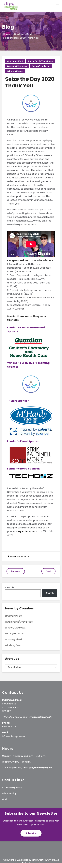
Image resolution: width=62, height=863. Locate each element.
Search (9, 587)
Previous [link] (15, 571)
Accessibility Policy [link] (12, 787)
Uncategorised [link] (13, 639)
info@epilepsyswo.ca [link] (27, 531)
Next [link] (48, 571)
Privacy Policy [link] (9, 793)
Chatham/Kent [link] (15, 61)
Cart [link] (4, 799)
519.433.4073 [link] (9, 726)
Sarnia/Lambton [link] (40, 66)
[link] (10, 6)
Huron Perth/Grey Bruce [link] (40, 61)
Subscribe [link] (31, 833)
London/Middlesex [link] (17, 66)
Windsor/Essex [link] (15, 71)
